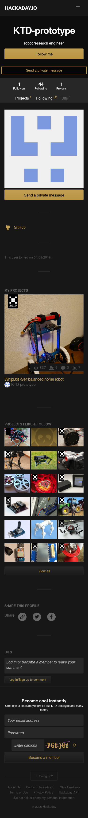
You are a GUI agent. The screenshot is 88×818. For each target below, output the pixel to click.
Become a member (44, 757)
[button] (78, 8)
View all (44, 571)
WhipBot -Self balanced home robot (33, 379)
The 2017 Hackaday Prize (61, 454)
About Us (14, 787)
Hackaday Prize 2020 (8, 431)
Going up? (45, 775)
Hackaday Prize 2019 (13, 301)
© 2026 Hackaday (44, 806)
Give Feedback (70, 787)
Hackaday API (69, 792)
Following (46, 98)
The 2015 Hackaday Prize (61, 523)
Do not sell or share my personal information (44, 798)
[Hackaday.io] (21, 8)
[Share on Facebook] (51, 615)
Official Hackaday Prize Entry (8, 500)
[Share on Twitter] (37, 615)
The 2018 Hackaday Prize (34, 477)
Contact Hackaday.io (40, 787)
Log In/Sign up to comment (27, 679)
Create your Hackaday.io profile (25, 706)
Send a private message (44, 70)
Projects (23, 98)
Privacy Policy (43, 792)
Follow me (44, 54)
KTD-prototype (23, 384)
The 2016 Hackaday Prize (61, 500)
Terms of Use (19, 792)
